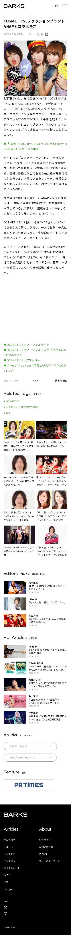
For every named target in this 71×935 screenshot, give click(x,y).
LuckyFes (9, 889)
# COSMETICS (12, 401)
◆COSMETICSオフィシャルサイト (27, 344)
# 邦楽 (7, 413)
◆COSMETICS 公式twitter (22, 360)
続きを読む (61, 380)
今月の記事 (9, 839)
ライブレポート (12, 867)
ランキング (9, 853)
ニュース (8, 846)
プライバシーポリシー (50, 860)
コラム (7, 875)
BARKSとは (45, 839)
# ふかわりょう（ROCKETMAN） (21, 407)
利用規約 (43, 853)
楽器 (6, 882)
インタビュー (11, 860)
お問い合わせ (46, 846)
